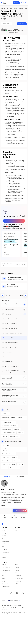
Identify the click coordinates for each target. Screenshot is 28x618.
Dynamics (20, 432)
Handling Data (5, 413)
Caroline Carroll (19, 30)
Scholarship (5, 544)
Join (3, 546)
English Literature (19, 578)
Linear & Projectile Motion (8, 432)
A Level (3, 8)
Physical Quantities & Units (8, 422)
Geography (18, 575)
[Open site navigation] (25, 2)
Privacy (3, 581)
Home (3, 530)
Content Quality (6, 570)
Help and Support (6, 586)
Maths (16, 572)
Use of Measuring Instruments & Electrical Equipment (12, 417)
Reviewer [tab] (21, 476)
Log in (16, 530)
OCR (15, 8)
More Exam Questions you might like (13, 410)
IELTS (3, 538)
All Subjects (18, 583)
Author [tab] (8, 476)
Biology (17, 564)
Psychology (18, 581)
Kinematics (16, 429)
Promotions (5, 572)
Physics (9, 8)
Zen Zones (4, 555)
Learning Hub (5, 533)
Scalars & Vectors (6, 429)
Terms (3, 578)
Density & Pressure (14, 436)
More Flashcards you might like (12, 441)
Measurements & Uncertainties (9, 425)
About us (4, 564)
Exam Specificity (6, 567)
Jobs (3, 575)
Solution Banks (5, 552)
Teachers (4, 535)
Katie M (16, 29)
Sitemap (4, 557)
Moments (4, 436)
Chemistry (17, 567)
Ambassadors (5, 541)
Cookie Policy (5, 583)
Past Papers (4, 549)
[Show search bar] (22, 2)
